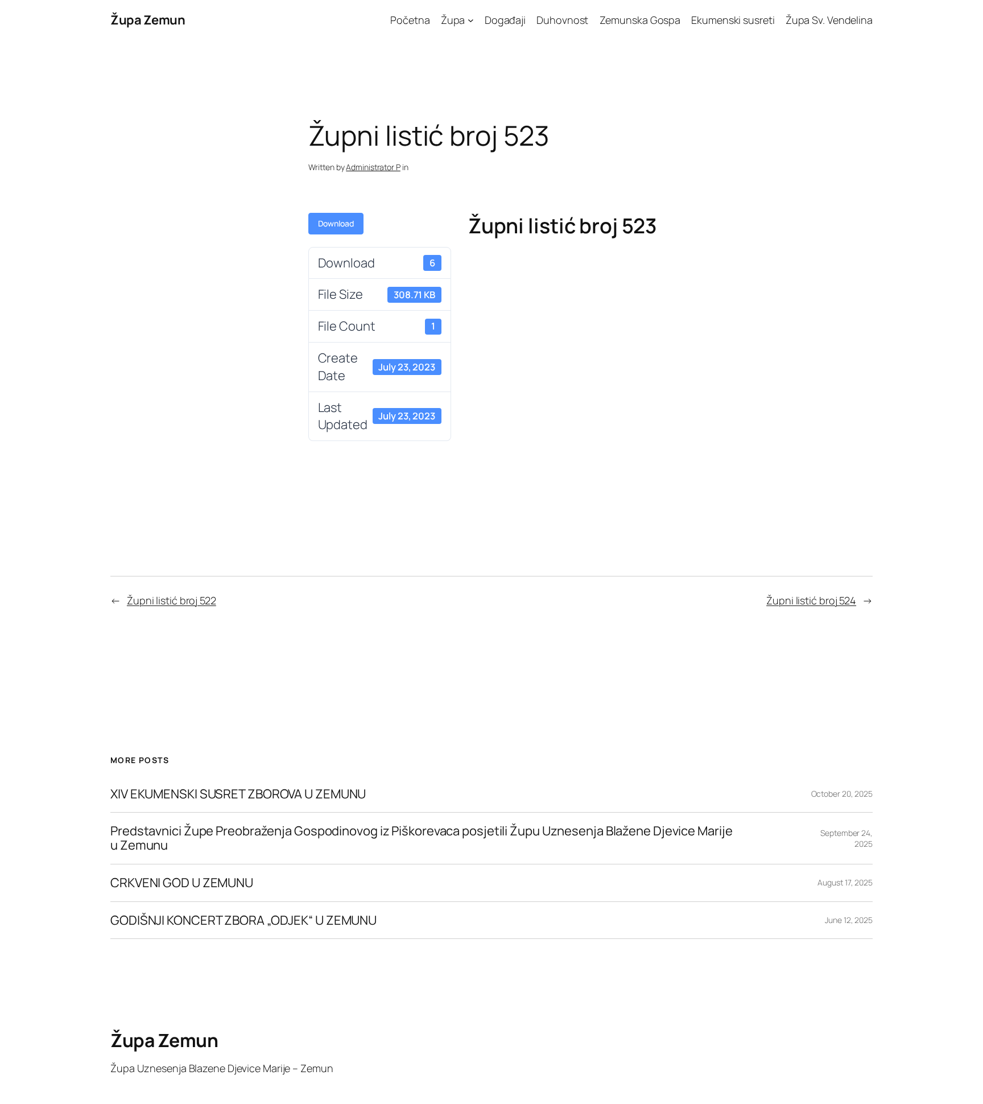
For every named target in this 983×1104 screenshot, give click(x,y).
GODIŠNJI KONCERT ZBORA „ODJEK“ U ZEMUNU (243, 920)
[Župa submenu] (471, 20)
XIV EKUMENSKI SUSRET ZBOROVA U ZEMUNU (238, 794)
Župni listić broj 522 (171, 600)
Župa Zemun (147, 19)
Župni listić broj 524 (811, 600)
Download (336, 223)
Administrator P (373, 167)
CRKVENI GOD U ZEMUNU (181, 883)
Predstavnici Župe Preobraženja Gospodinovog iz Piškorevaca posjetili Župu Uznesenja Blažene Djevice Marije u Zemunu (421, 838)
